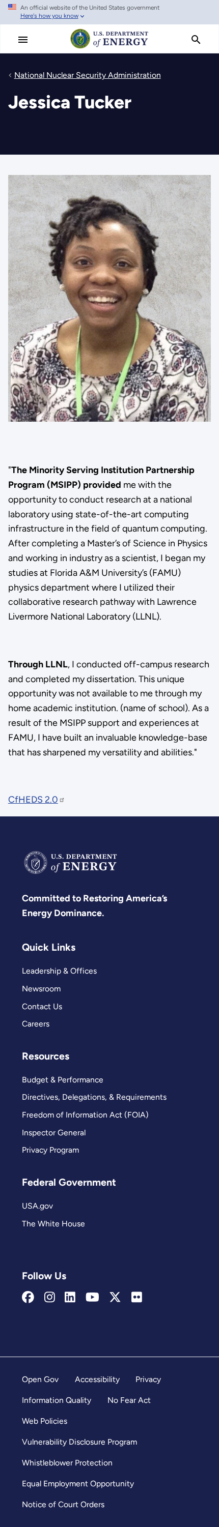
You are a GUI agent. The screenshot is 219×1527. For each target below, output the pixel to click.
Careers (35, 1024)
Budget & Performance (62, 1079)
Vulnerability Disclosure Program (79, 1442)
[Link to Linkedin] (70, 1297)
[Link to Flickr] (136, 1297)
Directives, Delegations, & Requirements (94, 1097)
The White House (53, 1223)
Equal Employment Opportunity (78, 1483)
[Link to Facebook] (28, 1297)
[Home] (109, 48)
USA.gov (37, 1206)
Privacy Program (50, 1150)
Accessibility (97, 1379)
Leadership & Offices (59, 971)
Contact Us (42, 1006)
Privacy (148, 1379)
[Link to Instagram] (49, 1297)
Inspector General (54, 1132)
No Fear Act (129, 1400)
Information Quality (56, 1400)
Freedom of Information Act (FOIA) (85, 1115)
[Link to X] (115, 1297)
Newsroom (41, 988)
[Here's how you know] (109, 12)
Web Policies (44, 1421)
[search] (196, 40)
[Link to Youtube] (92, 1297)
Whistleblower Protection (67, 1462)
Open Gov (40, 1379)
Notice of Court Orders (63, 1504)
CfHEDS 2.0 (33, 799)
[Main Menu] (23, 40)
